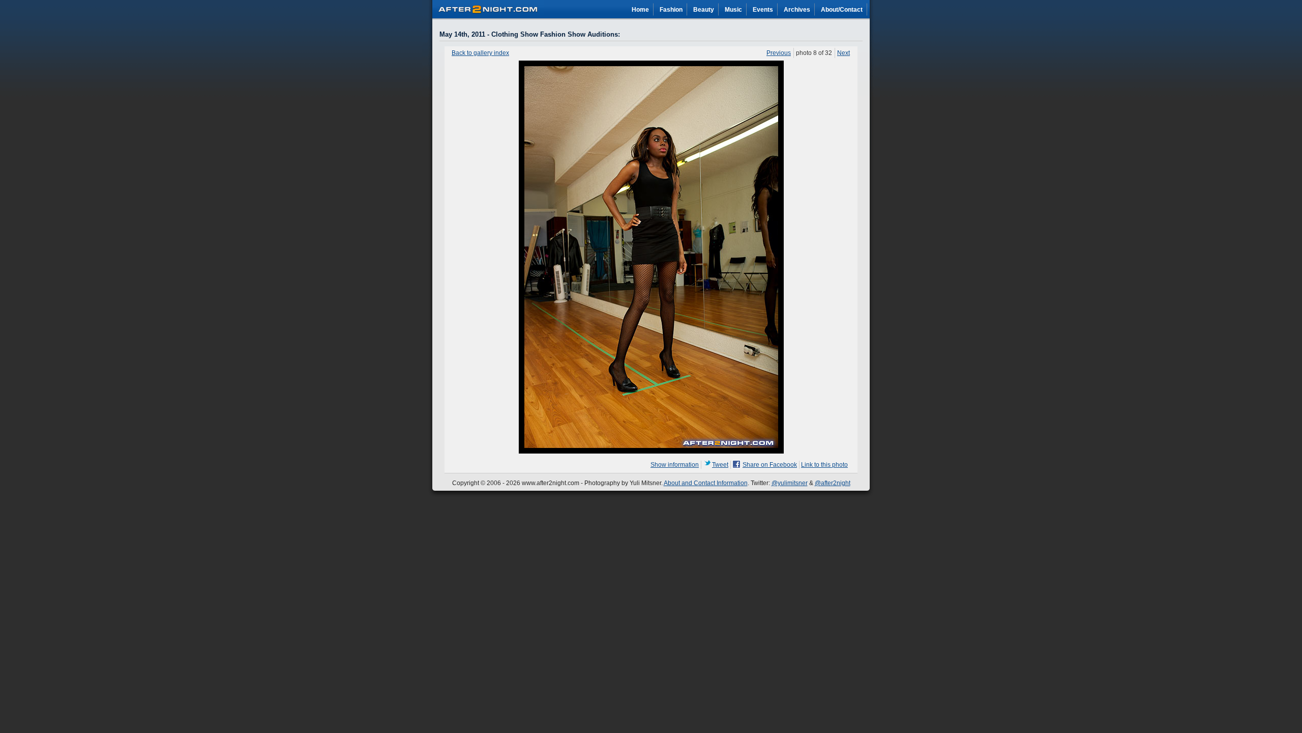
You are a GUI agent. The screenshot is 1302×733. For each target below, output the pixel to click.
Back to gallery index (480, 53)
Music (733, 9)
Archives (797, 9)
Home (640, 9)
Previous (778, 53)
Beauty (703, 9)
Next (843, 53)
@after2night (832, 483)
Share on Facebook (770, 464)
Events (763, 9)
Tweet (720, 464)
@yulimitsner (790, 483)
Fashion (671, 9)
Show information (674, 464)
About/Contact (842, 9)
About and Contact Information (706, 483)
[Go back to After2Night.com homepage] (488, 7)
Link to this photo (824, 464)
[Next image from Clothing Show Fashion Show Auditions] (651, 451)
